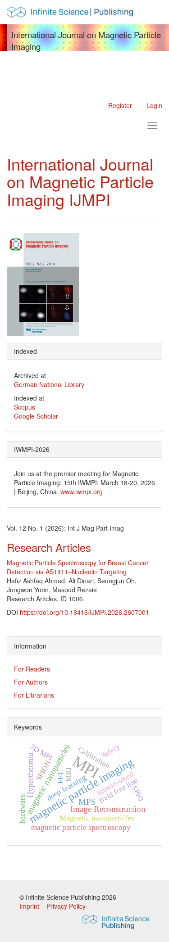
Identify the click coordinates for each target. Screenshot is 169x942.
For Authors (31, 681)
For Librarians (34, 694)
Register (120, 105)
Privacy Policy (66, 905)
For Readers (32, 668)
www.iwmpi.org (81, 491)
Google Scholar (36, 415)
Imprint (30, 905)
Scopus (24, 406)
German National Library (49, 384)
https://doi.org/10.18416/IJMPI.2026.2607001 (84, 612)
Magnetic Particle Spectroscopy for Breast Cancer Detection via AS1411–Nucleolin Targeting (78, 567)
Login (154, 105)
